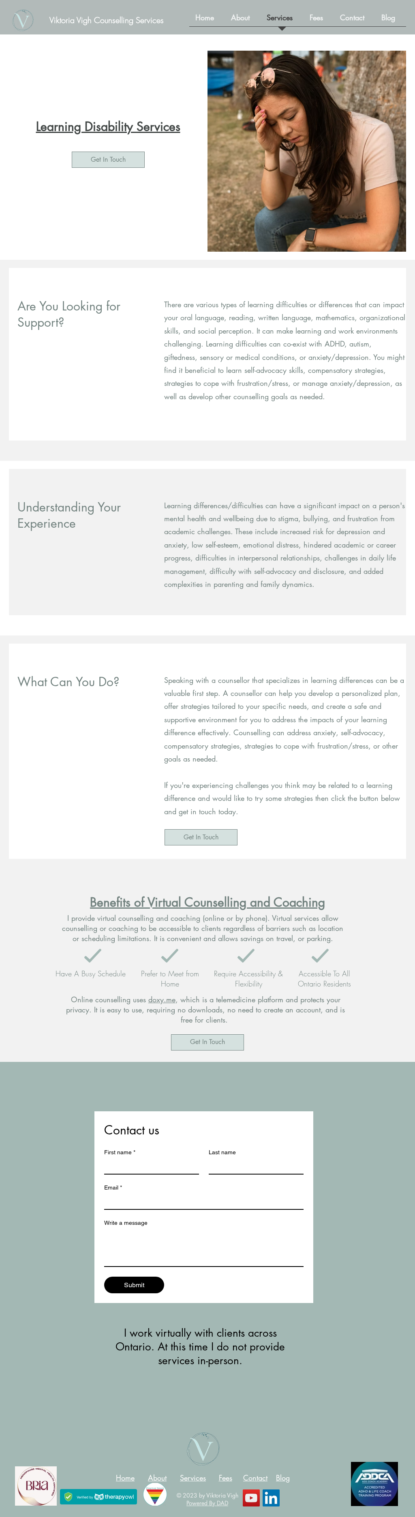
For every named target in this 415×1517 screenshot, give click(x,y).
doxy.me (161, 999)
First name (119, 1152)
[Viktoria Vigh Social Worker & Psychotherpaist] (271, 1497)
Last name (222, 1152)
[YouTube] (251, 1497)
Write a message (126, 1223)
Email (113, 1187)
